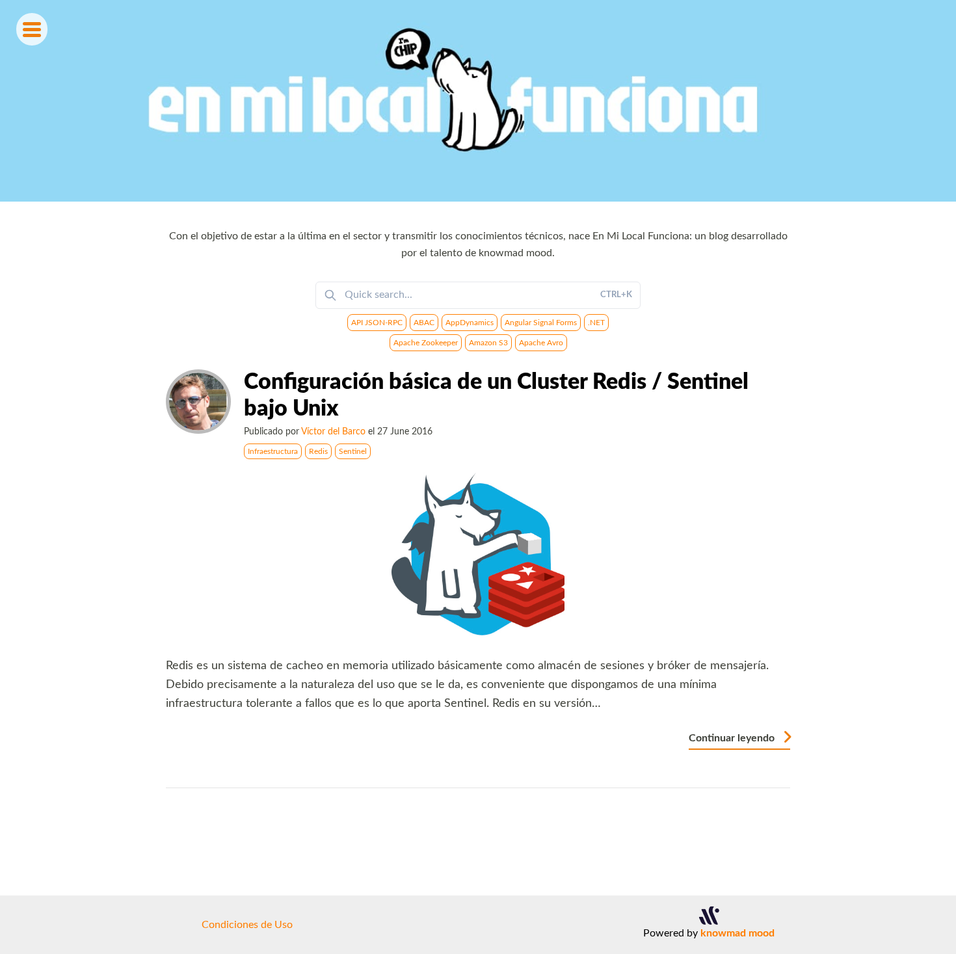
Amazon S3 (488, 343)
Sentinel (353, 451)
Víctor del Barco (333, 431)
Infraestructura (273, 451)
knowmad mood (737, 933)
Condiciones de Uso (247, 925)
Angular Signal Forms (541, 322)
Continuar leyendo (733, 738)
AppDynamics (469, 322)
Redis (318, 451)
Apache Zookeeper (425, 343)
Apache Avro (541, 343)
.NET (596, 322)
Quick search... (488, 294)
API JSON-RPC (377, 322)
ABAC (424, 322)
